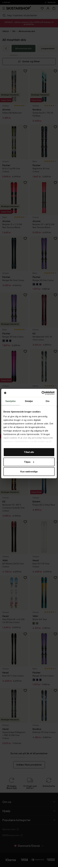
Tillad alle (29, 452)
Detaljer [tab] (29, 401)
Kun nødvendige (29, 471)
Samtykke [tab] (10, 401)
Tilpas (27, 461)
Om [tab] (47, 401)
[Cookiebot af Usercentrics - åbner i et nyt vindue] (42, 393)
